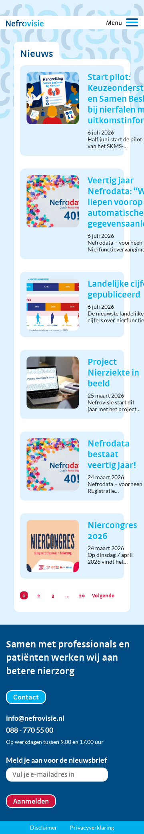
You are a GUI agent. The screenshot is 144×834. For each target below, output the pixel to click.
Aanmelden (31, 801)
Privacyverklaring (92, 827)
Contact (26, 697)
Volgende (103, 595)
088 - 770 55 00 (29, 729)
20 (82, 595)
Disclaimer (43, 827)
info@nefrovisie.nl (35, 717)
